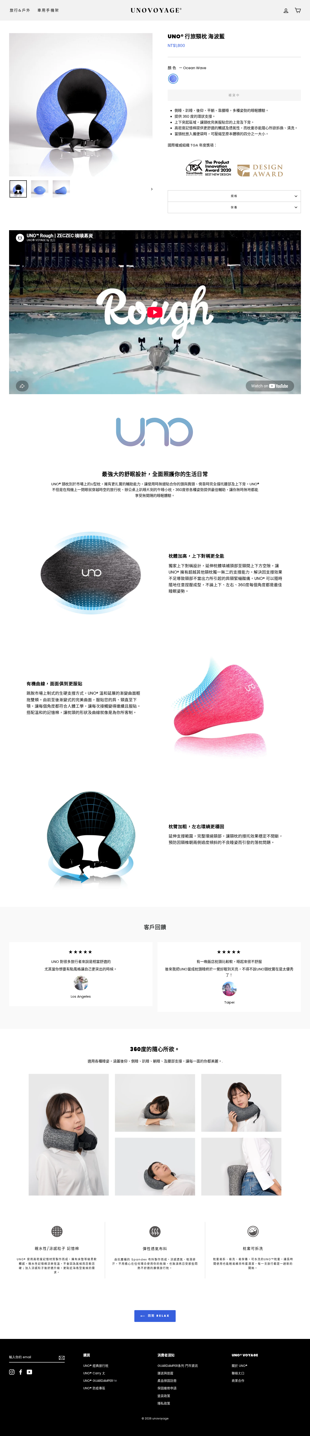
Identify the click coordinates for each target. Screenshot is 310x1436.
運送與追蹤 (165, 1373)
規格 (234, 196)
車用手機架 (48, 10)
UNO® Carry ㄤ (94, 1373)
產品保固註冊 (167, 1381)
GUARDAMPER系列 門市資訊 (177, 1366)
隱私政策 (163, 1403)
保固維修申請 (167, 1388)
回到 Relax (158, 1316)
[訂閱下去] (62, 1357)
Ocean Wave (173, 78)
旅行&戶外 (20, 10)
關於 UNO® (239, 1366)
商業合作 (238, 1381)
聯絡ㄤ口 (238, 1373)
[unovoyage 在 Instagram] (12, 1372)
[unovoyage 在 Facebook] (20, 1372)
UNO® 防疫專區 (94, 1388)
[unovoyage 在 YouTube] (29, 1372)
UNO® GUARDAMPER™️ (100, 1381)
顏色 (187, 68)
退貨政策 (163, 1396)
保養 (234, 207)
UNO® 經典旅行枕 (95, 1366)
